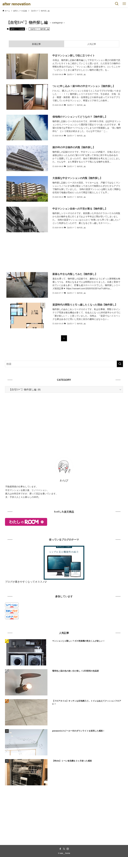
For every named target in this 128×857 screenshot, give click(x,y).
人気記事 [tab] (91, 43)
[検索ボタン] (117, 3)
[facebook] (60, 848)
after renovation (16, 4)
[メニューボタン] (124, 3)
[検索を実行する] (120, 364)
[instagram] (67, 848)
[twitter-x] (64, 848)
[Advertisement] (64, 252)
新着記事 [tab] (36, 43)
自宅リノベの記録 (17, 29)
